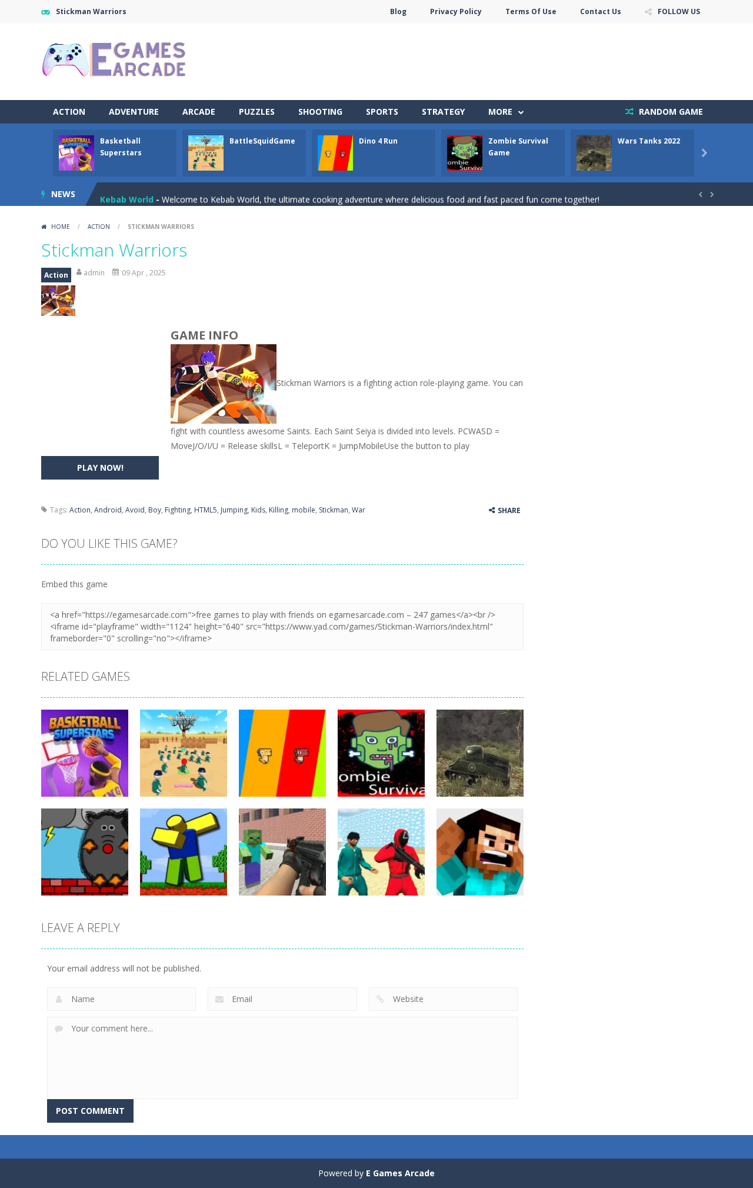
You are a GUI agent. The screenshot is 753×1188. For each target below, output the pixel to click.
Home (60, 226)
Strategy (443, 111)
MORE (500, 111)
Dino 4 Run (378, 141)
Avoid (135, 510)
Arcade (198, 111)
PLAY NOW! (100, 467)
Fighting (178, 510)
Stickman (333, 510)
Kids (258, 510)
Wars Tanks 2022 (649, 141)
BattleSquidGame (262, 141)
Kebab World (127, 193)
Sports (382, 111)
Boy (154, 510)
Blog (398, 11)
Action (69, 111)
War (358, 510)
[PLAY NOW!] (76, 152)
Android (108, 510)
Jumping (234, 510)
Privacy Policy (456, 11)
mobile (303, 510)
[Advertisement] (498, 58)
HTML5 (205, 510)
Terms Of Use (531, 11)
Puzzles (257, 111)
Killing (278, 510)
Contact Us (600, 11)
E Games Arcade (400, 1173)
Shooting (320, 111)
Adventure (134, 111)
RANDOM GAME (670, 111)
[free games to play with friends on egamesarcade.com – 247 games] (114, 60)
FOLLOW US (679, 11)
